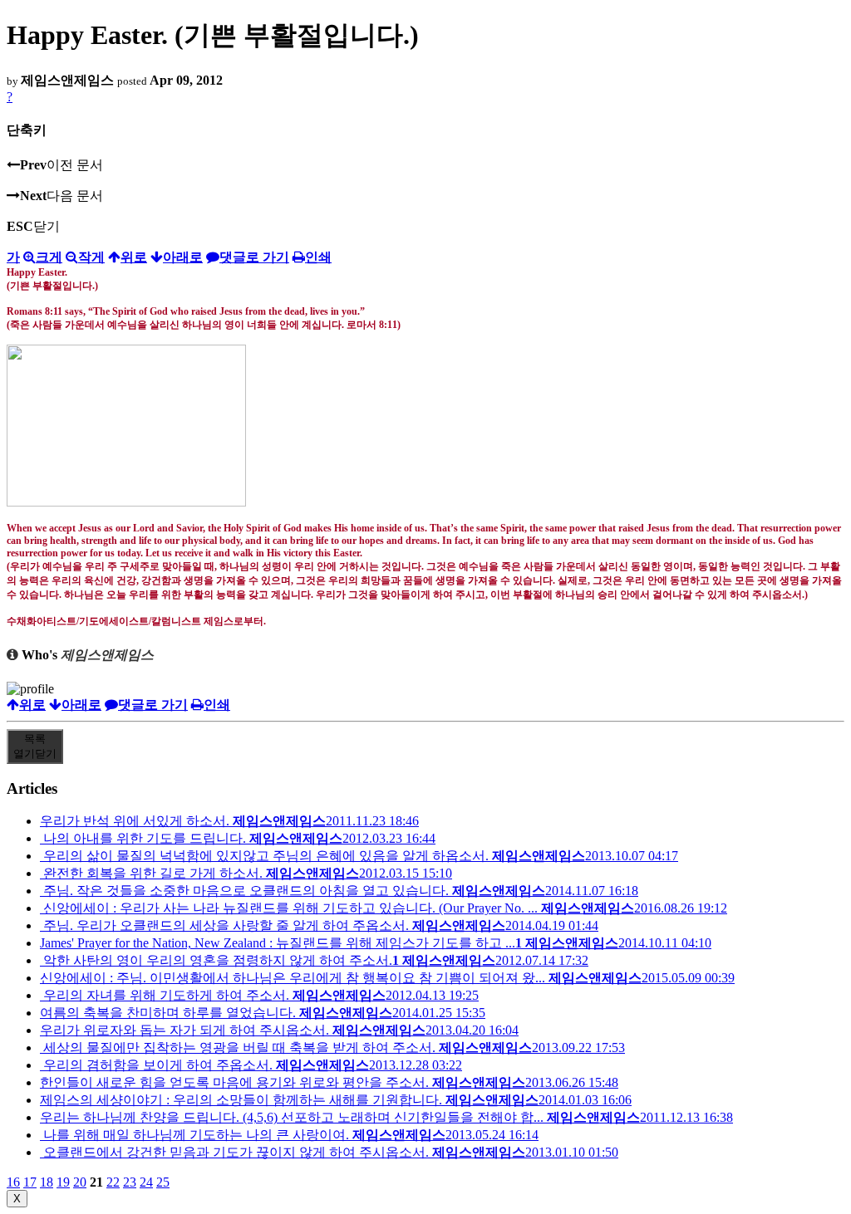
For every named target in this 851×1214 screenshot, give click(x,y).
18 (46, 1182)
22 (113, 1182)
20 (79, 1182)
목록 (35, 746)
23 (129, 1182)
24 (146, 1182)
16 (13, 1182)
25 (163, 1182)
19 (63, 1182)
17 (30, 1182)
